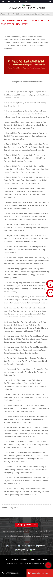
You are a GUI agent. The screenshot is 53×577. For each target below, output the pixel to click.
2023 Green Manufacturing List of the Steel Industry (32, 14)
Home (3, 14)
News (9, 14)
